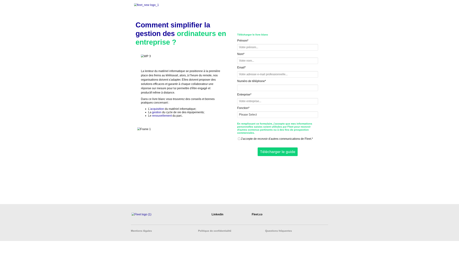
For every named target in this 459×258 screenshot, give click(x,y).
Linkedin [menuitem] (217, 214)
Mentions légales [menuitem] (141, 230)
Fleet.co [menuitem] (257, 214)
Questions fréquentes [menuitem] (278, 230)
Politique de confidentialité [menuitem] (214, 230)
